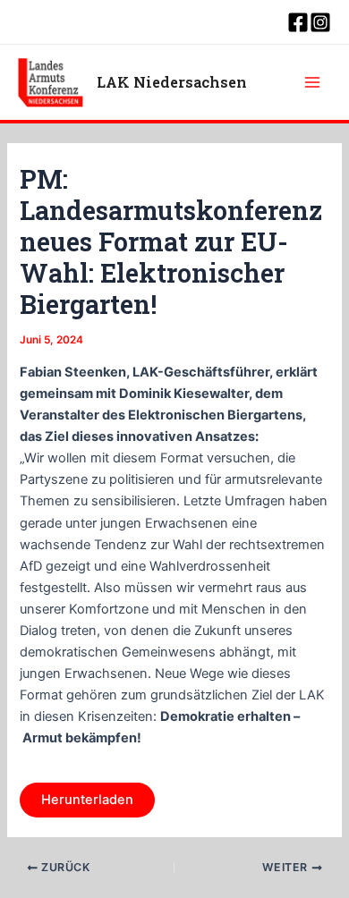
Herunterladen (87, 800)
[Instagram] (320, 22)
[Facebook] (298, 22)
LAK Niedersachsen (172, 81)
